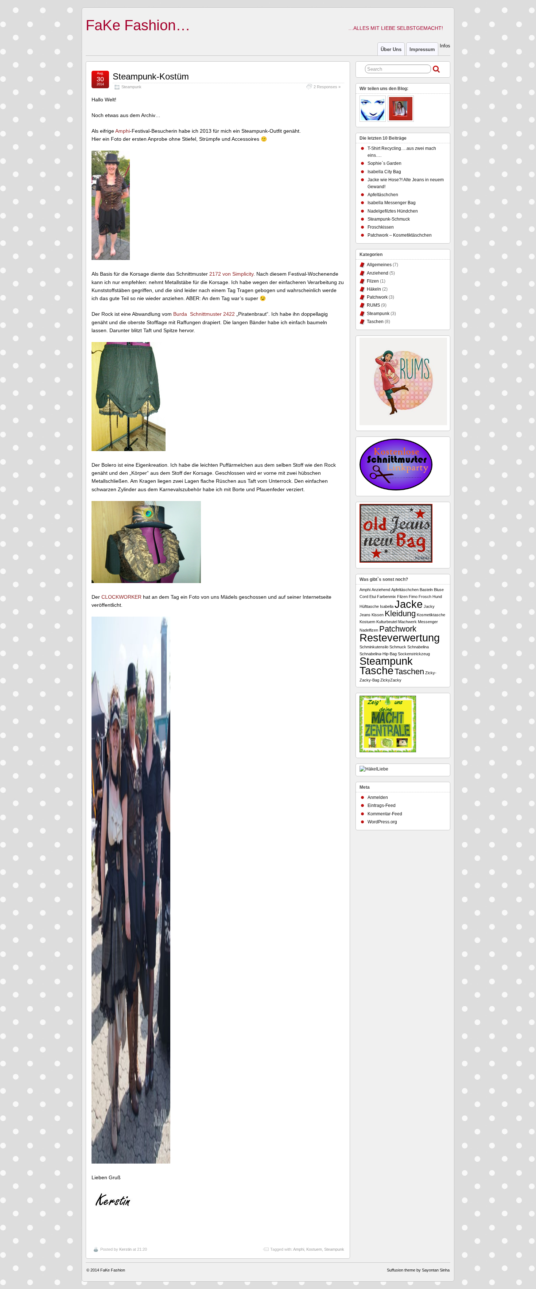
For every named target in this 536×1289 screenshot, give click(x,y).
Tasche (376, 670)
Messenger (428, 622)
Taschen (375, 321)
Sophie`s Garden (384, 163)
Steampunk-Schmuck (389, 219)
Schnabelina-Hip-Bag (378, 654)
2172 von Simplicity (231, 274)
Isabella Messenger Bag (392, 202)
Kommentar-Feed (385, 813)
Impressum (422, 49)
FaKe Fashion (112, 1270)
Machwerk (407, 622)
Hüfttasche (369, 606)
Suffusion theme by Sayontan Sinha (418, 1270)
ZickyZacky (390, 680)
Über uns (391, 49)
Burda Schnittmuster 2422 (204, 314)
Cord (364, 596)
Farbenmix (386, 596)
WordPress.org (382, 821)
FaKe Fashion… (138, 25)
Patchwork (377, 297)
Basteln (426, 589)
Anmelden (378, 797)
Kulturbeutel (386, 622)
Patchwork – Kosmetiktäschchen (400, 235)
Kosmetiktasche (431, 615)
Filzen (373, 281)
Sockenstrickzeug (414, 654)
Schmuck (397, 647)
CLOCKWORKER (121, 597)
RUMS (373, 305)
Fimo (413, 596)
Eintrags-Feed (382, 805)
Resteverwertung (400, 638)
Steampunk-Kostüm (151, 76)
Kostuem (314, 1249)
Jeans (365, 615)
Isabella (386, 606)
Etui (372, 596)
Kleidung (400, 613)
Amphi (122, 131)
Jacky (429, 606)
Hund (437, 596)
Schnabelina (418, 647)
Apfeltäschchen (383, 194)
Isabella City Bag (384, 171)
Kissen (378, 615)
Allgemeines (379, 264)
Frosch (425, 596)
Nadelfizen (369, 630)
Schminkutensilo (374, 647)
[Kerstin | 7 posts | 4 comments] (402, 110)
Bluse (439, 589)
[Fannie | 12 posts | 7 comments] (374, 110)
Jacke (409, 604)
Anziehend (377, 273)
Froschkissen (381, 227)
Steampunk (131, 87)
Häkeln (374, 289)
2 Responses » (327, 87)
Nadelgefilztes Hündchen (393, 211)
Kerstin (125, 1249)
